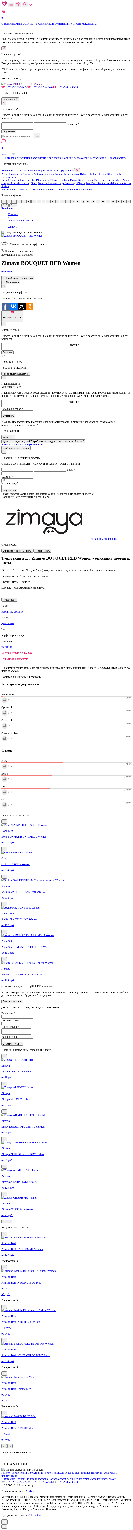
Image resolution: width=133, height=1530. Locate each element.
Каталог (9, 157)
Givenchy (24, 183)
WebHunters (34, 1515)
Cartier (14, 177)
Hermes (52, 183)
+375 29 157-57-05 (16, 87)
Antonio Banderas (44, 173)
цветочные (7, 623)
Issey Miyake (77, 183)
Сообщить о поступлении (16, 448)
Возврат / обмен (106, 1478)
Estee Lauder (101, 180)
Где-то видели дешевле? (16, 374)
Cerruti (5, 180)
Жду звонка (9, 131)
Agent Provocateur (11, 173)
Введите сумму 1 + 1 (13, 1020)
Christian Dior (33, 180)
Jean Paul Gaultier (96, 183)
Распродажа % (98, 157)
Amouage (28, 173)
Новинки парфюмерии (75, 157)
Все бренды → (10, 170)
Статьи (59, 23)
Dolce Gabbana (60, 180)
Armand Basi (61, 173)
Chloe (21, 180)
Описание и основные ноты (17, 551)
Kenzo (5, 189)
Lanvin (61, 189)
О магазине (8, 23)
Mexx (79, 189)
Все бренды (8, 208)
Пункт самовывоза (74, 23)
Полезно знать (42, 551)
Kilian (12, 189)
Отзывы (19, 23)
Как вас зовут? (11, 483)
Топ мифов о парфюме (14, 658)
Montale (87, 189)
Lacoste (32, 189)
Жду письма (9, 490)
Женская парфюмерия (32, 170)
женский (6, 646)
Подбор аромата (117, 157)
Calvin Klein (106, 173)
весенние (6, 611)
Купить (7, 437)
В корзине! (22, 444)
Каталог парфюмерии (14, 1472)
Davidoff (47, 180)
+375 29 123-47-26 (42, 87)
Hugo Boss (63, 183)
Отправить (8, 416)
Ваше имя (8, 1013)
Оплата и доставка (35, 23)
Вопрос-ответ (56, 1478)
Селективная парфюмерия (30, 157)
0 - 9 (5, 205)
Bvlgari (84, 173)
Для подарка (54, 157)
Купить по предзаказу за (43, 441)
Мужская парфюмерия (60, 170)
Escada (90, 180)
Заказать (7, 352)
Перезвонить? (10, 99)
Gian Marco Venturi (120, 180)
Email (71, 469)
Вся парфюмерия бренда (103, 538)
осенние (18, 611)
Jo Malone (112, 183)
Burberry (74, 173)
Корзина (6, 151)
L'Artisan (22, 189)
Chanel (13, 180)
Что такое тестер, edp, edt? (16, 652)
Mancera (70, 189)
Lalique (41, 189)
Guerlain (43, 183)
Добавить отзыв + (12, 1001)
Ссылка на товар (12, 408)
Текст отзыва (10, 1026)
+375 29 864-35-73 (67, 87)
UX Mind (29, 1491)
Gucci (34, 183)
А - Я (13, 205)
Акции (50, 23)
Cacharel (94, 173)
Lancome (51, 189)
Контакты (91, 23)
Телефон (73, 124)
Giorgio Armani (10, 183)
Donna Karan (77, 180)
